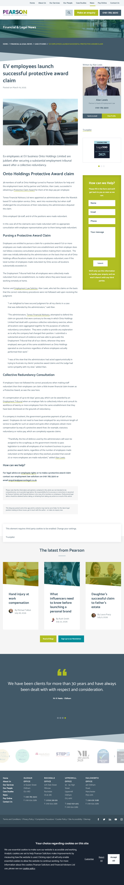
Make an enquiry (86, 13)
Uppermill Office (70, 780)
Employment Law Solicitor (26, 288)
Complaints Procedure (45, 819)
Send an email (92, 116)
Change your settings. (67, 529)
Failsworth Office (92, 780)
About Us (42, 2)
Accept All (113, 859)
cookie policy (29, 868)
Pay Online (102, 2)
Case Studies (81, 2)
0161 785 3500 (110, 13)
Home (32, 2)
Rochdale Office (49, 780)
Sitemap (87, 819)
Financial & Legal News (21, 44)
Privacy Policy (28, 819)
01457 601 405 (73, 803)
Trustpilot (87, 130)
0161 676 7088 (93, 800)
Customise (89, 859)
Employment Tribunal (13, 401)
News (92, 2)
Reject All (101, 859)
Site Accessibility (75, 819)
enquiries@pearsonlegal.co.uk (22, 480)
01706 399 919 (51, 800)
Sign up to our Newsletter (71, 638)
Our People (67, 2)
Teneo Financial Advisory (38, 315)
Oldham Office (28, 780)
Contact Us (114, 2)
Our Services (55, 2)
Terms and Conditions (12, 819)
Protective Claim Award (24, 190)
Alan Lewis (60, 457)
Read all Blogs (48, 638)
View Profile (111, 116)
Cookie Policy (61, 819)
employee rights (28, 473)
